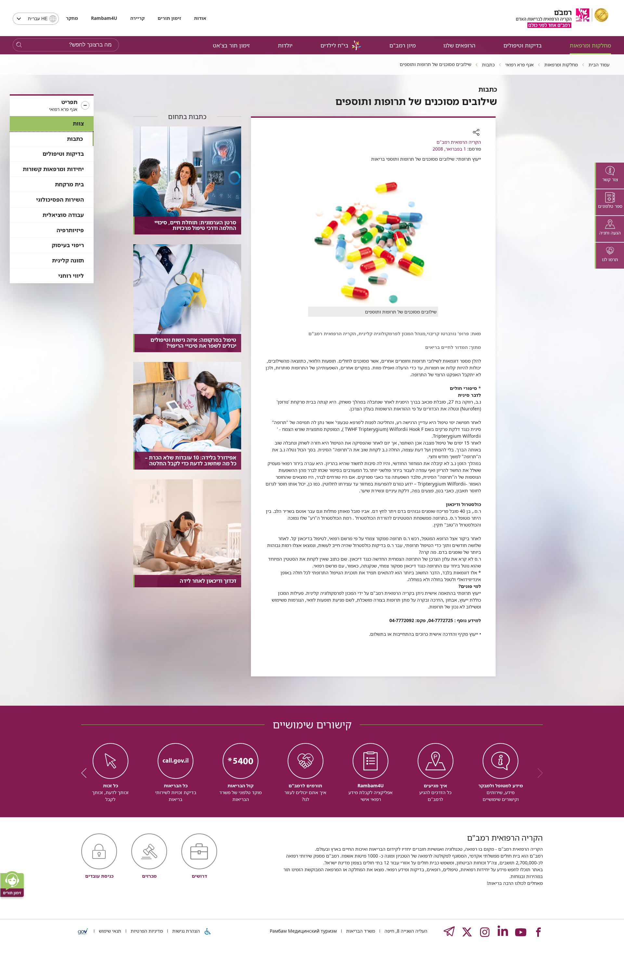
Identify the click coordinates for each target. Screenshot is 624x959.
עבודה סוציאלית (63, 215)
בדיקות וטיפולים (63, 153)
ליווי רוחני (71, 275)
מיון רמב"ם (402, 45)
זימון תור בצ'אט (231, 45)
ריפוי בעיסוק (68, 245)
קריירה (137, 18)
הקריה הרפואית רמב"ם (458, 142)
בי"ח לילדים (334, 45)
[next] (86, 773)
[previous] (538, 773)
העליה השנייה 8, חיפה (405, 931)
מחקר (72, 18)
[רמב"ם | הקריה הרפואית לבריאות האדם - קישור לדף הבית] (562, 18)
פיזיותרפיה (70, 230)
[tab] (609, 176)
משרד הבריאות (360, 931)
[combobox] (35, 18)
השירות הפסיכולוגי (60, 199)
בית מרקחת (69, 184)
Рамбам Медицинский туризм (303, 931)
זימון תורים (169, 18)
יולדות (285, 45)
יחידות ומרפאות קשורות (53, 169)
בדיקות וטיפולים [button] (522, 45)
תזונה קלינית (68, 260)
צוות (78, 123)
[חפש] (19, 45)
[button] (52, 106)
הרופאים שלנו (459, 45)
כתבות (75, 138)
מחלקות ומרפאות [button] (590, 45)
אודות (200, 18)
